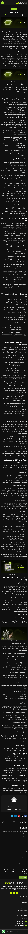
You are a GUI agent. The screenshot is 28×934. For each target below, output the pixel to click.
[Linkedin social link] (15, 816)
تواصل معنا (24, 902)
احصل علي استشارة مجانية (20, 204)
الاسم (25, 851)
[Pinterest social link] (18, 816)
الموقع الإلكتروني (23, 863)
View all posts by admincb (14, 809)
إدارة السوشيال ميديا (22, 910)
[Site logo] (21, 3)
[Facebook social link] (25, 816)
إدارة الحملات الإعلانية (22, 912)
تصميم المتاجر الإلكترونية (22, 907)
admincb (19, 15)
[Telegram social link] (12, 816)
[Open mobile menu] (2, 2)
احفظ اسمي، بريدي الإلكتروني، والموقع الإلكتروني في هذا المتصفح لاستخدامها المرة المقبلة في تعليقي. (14, 871)
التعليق (25, 836)
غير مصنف (14, 9)
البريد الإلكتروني (23, 857)
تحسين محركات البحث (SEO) (21, 915)
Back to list (14, 822)
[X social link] (22, 816)
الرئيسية (25, 899)
